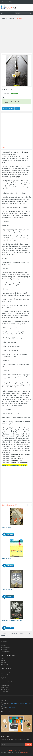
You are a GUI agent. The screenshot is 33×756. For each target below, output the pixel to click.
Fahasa (5, 108)
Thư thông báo (4, 691)
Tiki (17, 108)
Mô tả (3, 147)
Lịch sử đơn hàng (5, 687)
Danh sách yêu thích (5, 689)
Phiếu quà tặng (4, 664)
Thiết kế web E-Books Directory (16, 751)
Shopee (11, 108)
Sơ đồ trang (3, 662)
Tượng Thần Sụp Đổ (7, 589)
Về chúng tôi (3, 645)
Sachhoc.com (24, 752)
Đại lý (2, 676)
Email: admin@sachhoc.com (10, 711)
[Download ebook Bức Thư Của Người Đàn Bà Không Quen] (16, 610)
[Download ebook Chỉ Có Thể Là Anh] (16, 516)
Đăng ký (28, 744)
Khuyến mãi (3, 678)
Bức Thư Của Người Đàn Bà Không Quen (12, 620)
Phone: (5, 707)
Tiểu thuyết (14, 93)
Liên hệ (2, 658)
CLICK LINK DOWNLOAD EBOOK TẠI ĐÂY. (14, 465)
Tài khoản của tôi (5, 685)
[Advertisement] (16, 36)
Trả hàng (3, 660)
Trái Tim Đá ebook (24, 634)
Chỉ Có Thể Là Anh (6, 527)
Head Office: (7, 703)
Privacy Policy (4, 649)
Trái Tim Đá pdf (15, 634)
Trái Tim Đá (9, 634)
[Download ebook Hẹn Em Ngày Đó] (16, 548)
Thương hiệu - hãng (5, 672)
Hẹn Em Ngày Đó (6, 558)
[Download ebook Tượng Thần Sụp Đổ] (16, 579)
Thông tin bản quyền (5, 651)
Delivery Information (5, 647)
